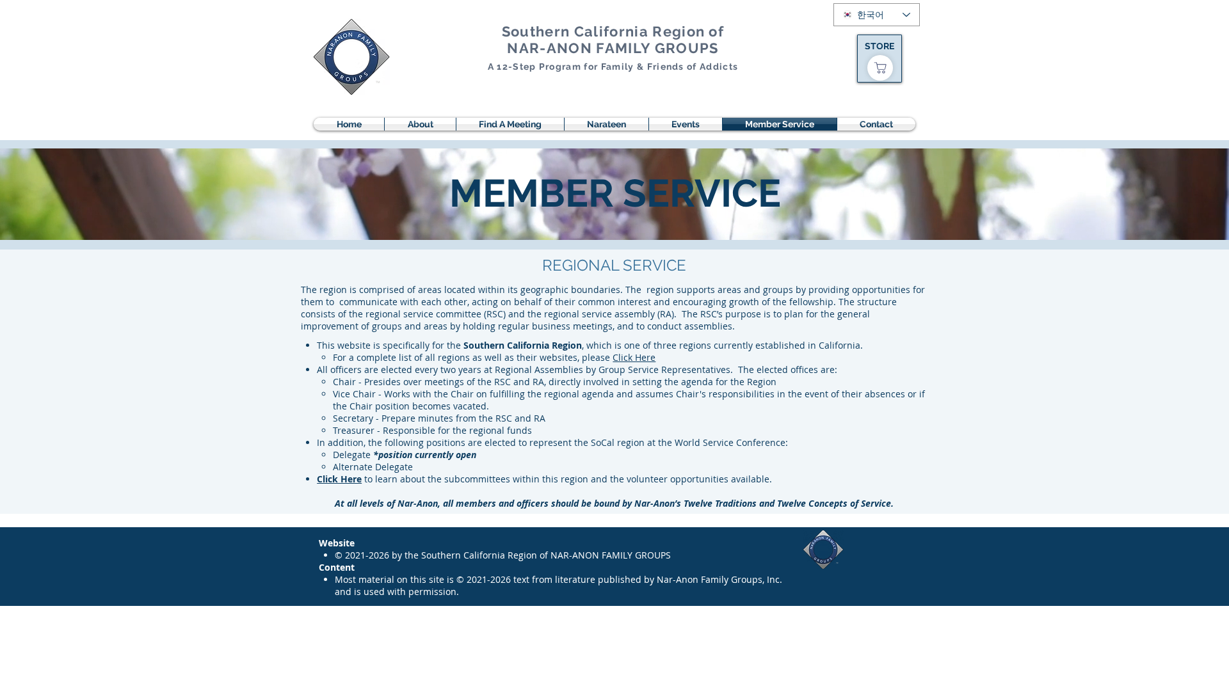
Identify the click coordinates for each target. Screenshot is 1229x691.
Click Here (634, 357)
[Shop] (880, 68)
